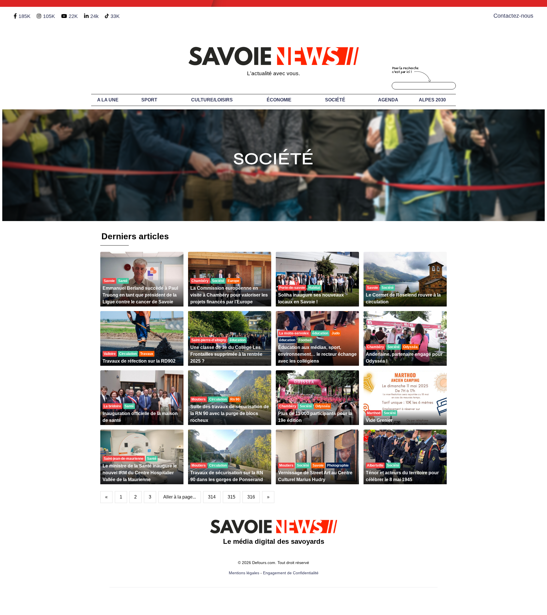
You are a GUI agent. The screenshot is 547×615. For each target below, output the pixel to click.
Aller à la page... (179, 497)
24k (94, 16)
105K (49, 16)
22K (73, 16)
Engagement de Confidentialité (291, 573)
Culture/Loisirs (212, 99)
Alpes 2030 (432, 99)
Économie (279, 99)
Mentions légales (244, 573)
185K (24, 16)
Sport (149, 99)
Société (335, 99)
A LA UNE (108, 99)
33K (115, 16)
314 (212, 497)
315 (231, 497)
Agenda (388, 99)
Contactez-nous (513, 16)
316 (251, 497)
